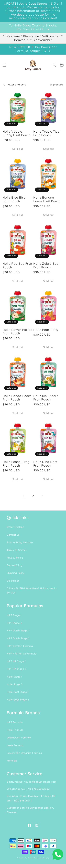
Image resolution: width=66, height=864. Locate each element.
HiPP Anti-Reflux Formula (21, 653)
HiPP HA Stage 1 (16, 661)
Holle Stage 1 (14, 676)
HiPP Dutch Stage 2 (18, 638)
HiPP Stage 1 (14, 615)
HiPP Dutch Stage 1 (18, 630)
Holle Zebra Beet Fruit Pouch (46, 265)
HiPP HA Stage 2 (16, 668)
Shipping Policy (16, 572)
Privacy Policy (15, 557)
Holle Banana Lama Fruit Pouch (46, 199)
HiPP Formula (15, 722)
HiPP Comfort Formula (20, 645)
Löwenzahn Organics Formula (24, 752)
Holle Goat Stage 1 (18, 691)
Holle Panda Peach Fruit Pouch (17, 397)
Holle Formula (15, 729)
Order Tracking (15, 526)
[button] (4, 65)
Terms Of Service (17, 550)
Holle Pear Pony (45, 330)
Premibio (12, 760)
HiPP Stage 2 (14, 622)
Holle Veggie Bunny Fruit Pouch (16, 133)
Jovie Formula (15, 745)
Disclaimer (13, 580)
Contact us (13, 534)
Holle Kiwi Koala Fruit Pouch (46, 397)
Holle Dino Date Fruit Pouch (45, 463)
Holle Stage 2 (15, 684)
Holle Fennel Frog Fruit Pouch (16, 463)
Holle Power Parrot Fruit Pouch (17, 331)
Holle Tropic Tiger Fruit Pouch (47, 133)
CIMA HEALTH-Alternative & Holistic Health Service (32, 590)
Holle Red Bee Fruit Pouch (17, 265)
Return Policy (14, 565)
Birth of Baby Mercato (20, 542)
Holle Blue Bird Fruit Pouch (14, 199)
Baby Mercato (29, 858)
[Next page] (42, 496)
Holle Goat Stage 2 (18, 699)
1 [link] (24, 496)
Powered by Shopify (41, 858)
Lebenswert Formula (19, 737)
